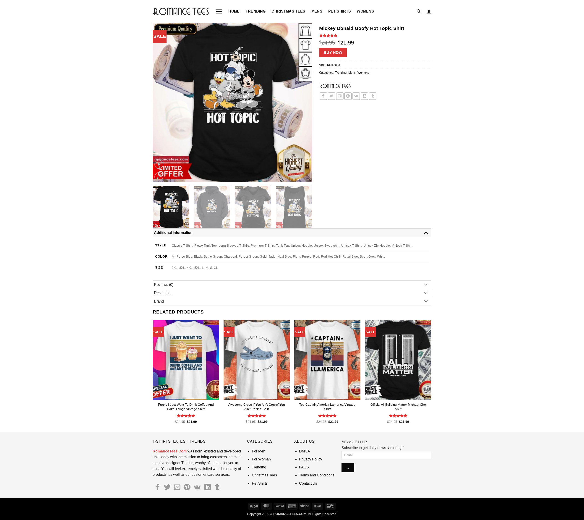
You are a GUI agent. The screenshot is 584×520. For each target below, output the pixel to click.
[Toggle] (426, 232)
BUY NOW (333, 53)
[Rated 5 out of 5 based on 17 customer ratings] (375, 35)
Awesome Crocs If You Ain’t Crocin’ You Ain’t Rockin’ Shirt (256, 407)
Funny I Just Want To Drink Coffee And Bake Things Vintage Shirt (186, 407)
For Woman (261, 459)
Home (234, 11)
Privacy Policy (310, 459)
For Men (258, 451)
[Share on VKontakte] (356, 96)
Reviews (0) (163, 285)
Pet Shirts (339, 11)
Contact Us (308, 483)
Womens (365, 11)
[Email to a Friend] (340, 96)
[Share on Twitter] (331, 96)
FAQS (304, 467)
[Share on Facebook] (323, 96)
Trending (256, 11)
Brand (159, 301)
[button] (219, 11)
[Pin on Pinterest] (348, 96)
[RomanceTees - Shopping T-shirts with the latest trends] (181, 11)
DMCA (304, 451)
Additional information (173, 233)
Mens (316, 11)
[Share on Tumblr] (372, 96)
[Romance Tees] (335, 85)
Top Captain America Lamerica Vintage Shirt (327, 407)
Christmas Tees (288, 11)
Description (163, 293)
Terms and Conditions (316, 475)
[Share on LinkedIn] (364, 96)
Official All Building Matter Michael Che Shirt (398, 407)
